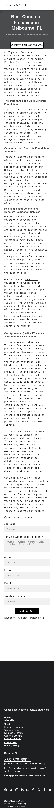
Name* (7, 557)
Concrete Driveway (13, 727)
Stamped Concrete (13, 733)
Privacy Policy (11, 745)
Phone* (8, 570)
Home (7, 717)
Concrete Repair (12, 738)
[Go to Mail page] (29, 789)
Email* (8, 583)
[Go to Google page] (40, 789)
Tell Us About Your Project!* (23, 537)
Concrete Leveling (13, 736)
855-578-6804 (19, 477)
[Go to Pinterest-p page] (35, 789)
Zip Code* (10, 524)
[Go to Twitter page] (12, 789)
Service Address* (15, 596)
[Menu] (48, 5)
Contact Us (10, 742)
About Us (9, 720)
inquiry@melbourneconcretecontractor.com (24, 775)
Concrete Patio (11, 730)
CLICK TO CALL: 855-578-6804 (27, 45)
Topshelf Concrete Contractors (24, 157)
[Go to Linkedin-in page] (23, 789)
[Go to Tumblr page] (46, 789)
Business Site (11, 753)
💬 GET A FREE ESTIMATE (19, 517)
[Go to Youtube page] (50, 789)
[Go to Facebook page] (7, 789)
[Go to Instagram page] (18, 789)
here (46, 709)
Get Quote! (27, 611)
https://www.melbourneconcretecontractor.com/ (25, 768)
